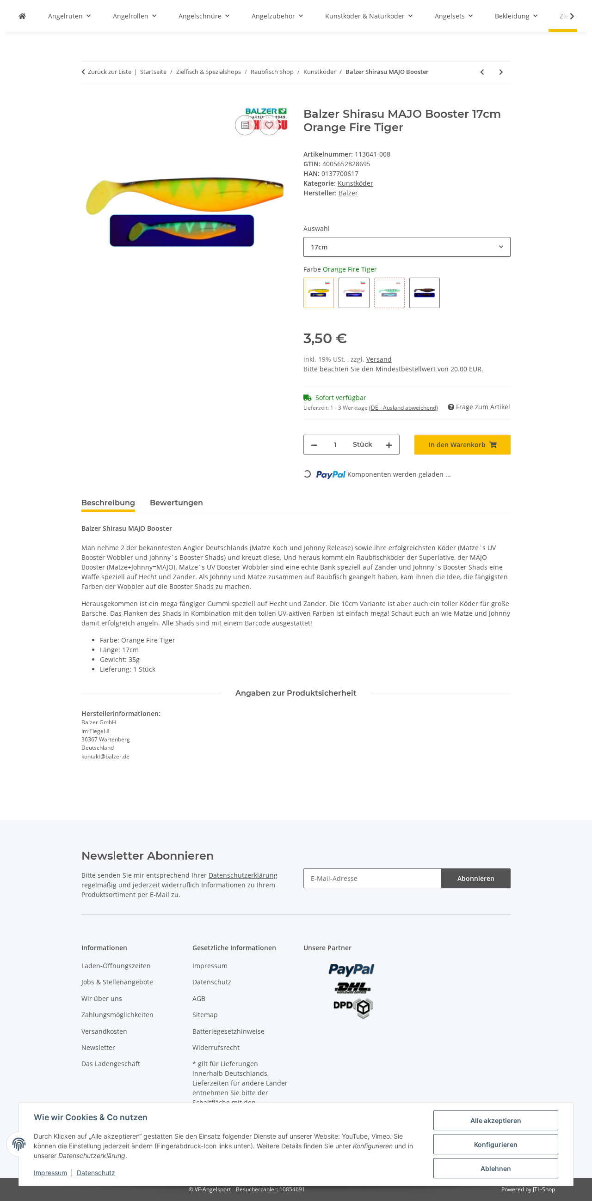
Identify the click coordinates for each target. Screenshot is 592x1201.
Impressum (50, 1173)
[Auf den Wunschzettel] (269, 125)
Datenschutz (96, 1173)
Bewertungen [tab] (176, 502)
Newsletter (98, 1047)
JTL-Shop (544, 1189)
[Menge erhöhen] (389, 444)
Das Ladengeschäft (110, 1063)
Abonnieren (475, 878)
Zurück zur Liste (109, 71)
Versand (379, 359)
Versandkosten (104, 1031)
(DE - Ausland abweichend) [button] (403, 408)
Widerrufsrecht (216, 1047)
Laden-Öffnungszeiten (116, 965)
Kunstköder (355, 183)
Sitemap (205, 1014)
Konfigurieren (496, 1144)
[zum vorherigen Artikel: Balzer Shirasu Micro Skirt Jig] (482, 72)
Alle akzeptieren (495, 1120)
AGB (198, 998)
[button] (566, 16)
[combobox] (407, 247)
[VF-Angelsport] (22, 16)
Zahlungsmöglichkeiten (117, 1014)
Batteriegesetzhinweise (228, 1031)
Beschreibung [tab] (108, 502)
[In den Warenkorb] (88, 102)
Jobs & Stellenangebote (117, 981)
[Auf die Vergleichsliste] (245, 125)
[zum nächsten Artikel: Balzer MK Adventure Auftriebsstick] (501, 72)
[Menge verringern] (314, 444)
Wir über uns (101, 998)
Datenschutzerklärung (243, 875)
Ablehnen (496, 1168)
